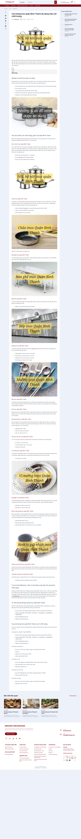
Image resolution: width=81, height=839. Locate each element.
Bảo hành (50, 752)
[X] (6, 23)
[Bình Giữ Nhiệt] (70, 756)
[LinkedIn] (6, 26)
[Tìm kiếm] (55, 2)
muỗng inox (33, 348)
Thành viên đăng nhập (9, 748)
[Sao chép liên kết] (6, 29)
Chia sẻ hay (15, 8)
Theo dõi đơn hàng (37, 748)
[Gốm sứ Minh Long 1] (64, 758)
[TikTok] (13, 738)
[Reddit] (6, 21)
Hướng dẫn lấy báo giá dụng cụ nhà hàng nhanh (40, 757)
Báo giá (7, 5)
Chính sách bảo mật (23, 750)
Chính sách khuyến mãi (24, 748)
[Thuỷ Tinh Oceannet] (72, 756)
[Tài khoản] (75, 2)
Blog (10, 8)
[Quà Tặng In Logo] (75, 760)
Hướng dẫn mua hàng (38, 752)
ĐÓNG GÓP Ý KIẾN (10, 733)
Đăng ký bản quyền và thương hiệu (25, 760)
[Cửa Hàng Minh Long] (75, 756)
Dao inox (17, 428)
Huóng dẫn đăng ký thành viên (40, 754)
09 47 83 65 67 (65, 2)
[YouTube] (19, 738)
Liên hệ (31, 5)
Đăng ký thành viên (8, 747)
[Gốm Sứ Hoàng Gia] (64, 756)
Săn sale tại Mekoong (9, 754)
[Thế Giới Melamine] (67, 756)
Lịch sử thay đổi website (24, 758)
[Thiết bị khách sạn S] (72, 760)
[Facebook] (6, 16)
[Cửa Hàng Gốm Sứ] (75, 758)
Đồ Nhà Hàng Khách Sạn (22, 5)
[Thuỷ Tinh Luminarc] (72, 758)
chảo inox (21, 157)
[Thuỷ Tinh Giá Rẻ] (70, 758)
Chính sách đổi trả (23, 747)
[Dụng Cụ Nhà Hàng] (70, 760)
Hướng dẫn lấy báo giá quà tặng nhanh (40, 760)
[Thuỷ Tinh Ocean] (64, 760)
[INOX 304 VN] (67, 760)
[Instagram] (16, 738)
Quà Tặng (13, 5)
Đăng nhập (37, 5)
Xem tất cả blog (72, 695)
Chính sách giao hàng (24, 752)
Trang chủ (6, 8)
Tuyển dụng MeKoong (53, 754)
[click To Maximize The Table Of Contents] (13, 68)
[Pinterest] (6, 18)
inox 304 (25, 208)
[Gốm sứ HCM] (67, 758)
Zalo (10, 738)
